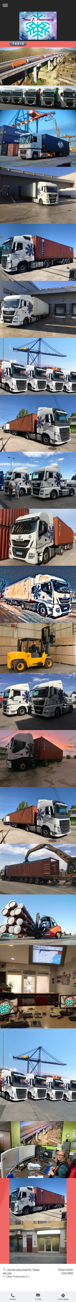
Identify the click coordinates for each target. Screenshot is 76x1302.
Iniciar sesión (65, 1269)
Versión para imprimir (19, 1269)
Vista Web (67, 1272)
